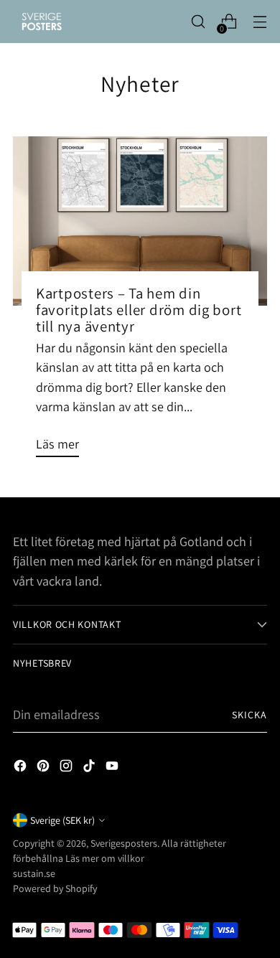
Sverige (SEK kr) (62, 820)
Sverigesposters (123, 843)
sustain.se (34, 873)
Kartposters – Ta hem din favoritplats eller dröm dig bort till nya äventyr (138, 309)
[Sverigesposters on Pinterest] (44, 768)
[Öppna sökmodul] (198, 22)
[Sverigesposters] (41, 21)
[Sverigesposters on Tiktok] (90, 768)
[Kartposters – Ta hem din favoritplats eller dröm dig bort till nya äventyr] (140, 221)
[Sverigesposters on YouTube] (113, 768)
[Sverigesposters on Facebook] (21, 768)
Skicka (249, 714)
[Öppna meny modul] (259, 22)
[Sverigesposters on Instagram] (67, 768)
